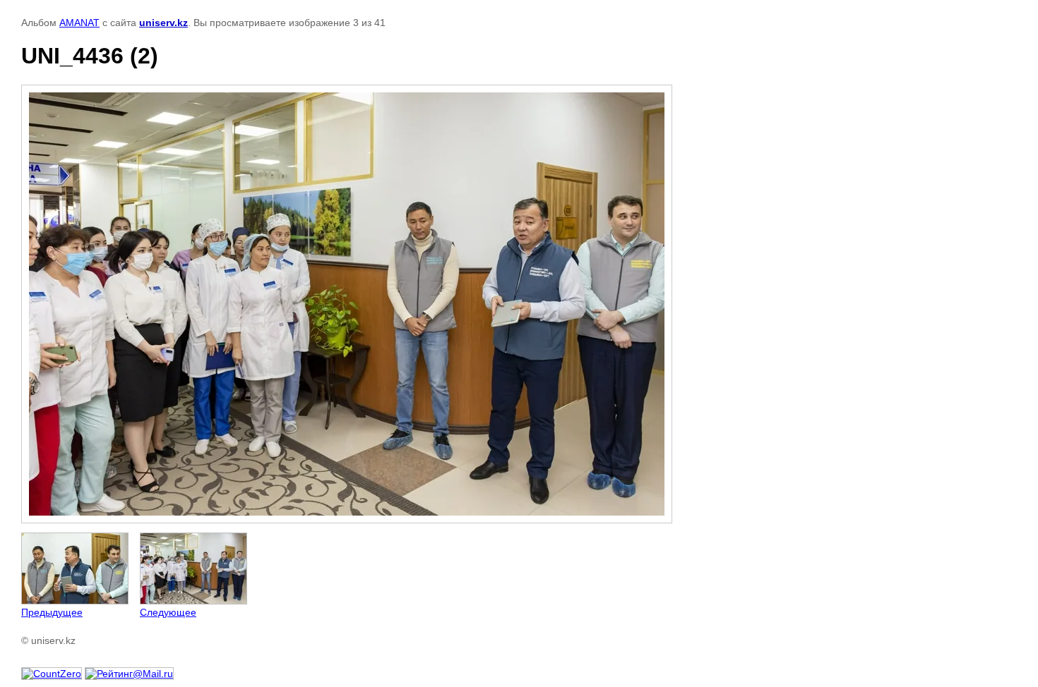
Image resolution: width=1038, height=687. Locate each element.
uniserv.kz (163, 22)
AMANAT (79, 22)
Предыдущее (52, 612)
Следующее (168, 612)
